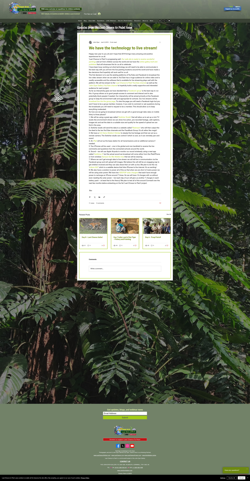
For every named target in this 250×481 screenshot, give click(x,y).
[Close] (247, 477)
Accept (241, 478)
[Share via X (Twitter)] (95, 197)
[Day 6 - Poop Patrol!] (157, 226)
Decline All (232, 478)
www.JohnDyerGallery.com (124, 470)
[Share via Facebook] (90, 197)
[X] (166, 21)
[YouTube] (132, 446)
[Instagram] (160, 21)
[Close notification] (247, 469)
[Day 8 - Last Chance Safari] (93, 226)
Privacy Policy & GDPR (125, 473)
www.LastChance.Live (117, 455)
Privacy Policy (85, 478)
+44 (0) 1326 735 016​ (120, 467)
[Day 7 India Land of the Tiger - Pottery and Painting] (125, 226)
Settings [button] (222, 478)
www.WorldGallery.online (149, 455)
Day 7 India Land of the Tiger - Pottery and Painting (125, 238)
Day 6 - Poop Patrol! (153, 237)
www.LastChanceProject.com (133, 455)
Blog (90, 190)
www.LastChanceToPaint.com (102, 455)
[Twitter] (123, 446)
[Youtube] (169, 21)
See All (169, 214)
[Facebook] (163, 21)
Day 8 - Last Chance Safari (92, 237)
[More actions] (160, 42)
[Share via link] (104, 197)
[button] (100, 20)
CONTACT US (125, 461)
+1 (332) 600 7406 (138, 467)
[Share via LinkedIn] (99, 197)
